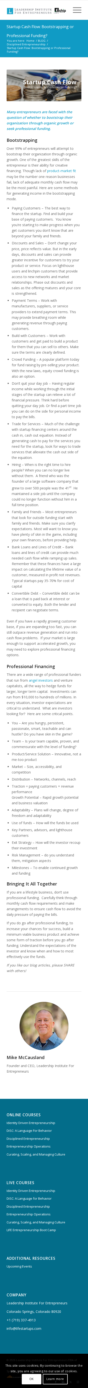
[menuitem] (74, 10)
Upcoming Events (19, 1266)
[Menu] (74, 10)
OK (31, 1379)
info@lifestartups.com (24, 1328)
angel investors (41, 680)
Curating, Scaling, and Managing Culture (36, 1154)
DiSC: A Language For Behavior (29, 1130)
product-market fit (61, 170)
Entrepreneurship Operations (29, 1146)
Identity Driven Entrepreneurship (31, 1123)
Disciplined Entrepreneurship (28, 1138)
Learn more (55, 1379)
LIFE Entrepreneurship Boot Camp (31, 1230)
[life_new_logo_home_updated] (36, 10)
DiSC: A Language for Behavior (29, 1198)
